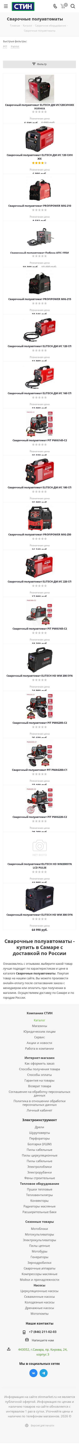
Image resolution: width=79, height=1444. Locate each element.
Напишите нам (43, 1340)
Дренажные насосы (39, 1308)
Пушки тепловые (39, 1189)
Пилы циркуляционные (39, 1155)
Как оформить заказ (39, 1063)
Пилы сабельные (39, 1150)
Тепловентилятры (39, 1195)
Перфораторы (39, 1138)
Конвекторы (39, 1201)
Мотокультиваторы (39, 1234)
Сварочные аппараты (40, 1268)
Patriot (15, 46)
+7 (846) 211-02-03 (43, 1332)
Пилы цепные (39, 1246)
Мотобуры (39, 1251)
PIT (5, 46)
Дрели (39, 1127)
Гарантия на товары (39, 1080)
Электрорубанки (39, 1172)
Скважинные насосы (39, 1296)
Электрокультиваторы (39, 1240)
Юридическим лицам (39, 1031)
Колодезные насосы (39, 1302)
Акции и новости (39, 1043)
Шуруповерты (39, 1133)
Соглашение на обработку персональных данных (39, 1093)
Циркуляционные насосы (39, 1291)
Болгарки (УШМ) (39, 1144)
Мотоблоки (39, 1229)
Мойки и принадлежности (39, 1280)
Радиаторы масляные (39, 1206)
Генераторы (39, 1257)
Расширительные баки (39, 1212)
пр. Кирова (53, 1349)
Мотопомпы (40, 1313)
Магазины (39, 1026)
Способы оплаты (39, 1075)
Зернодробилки (39, 1263)
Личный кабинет (39, 1110)
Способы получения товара (39, 1069)
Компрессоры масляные (39, 1274)
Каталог (39, 1020)
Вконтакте (33, 1373)
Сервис (39, 1037)
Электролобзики (39, 1167)
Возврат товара (39, 1086)
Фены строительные (39, 1178)
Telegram (44, 1373)
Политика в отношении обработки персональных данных (40, 1103)
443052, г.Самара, (31, 1349)
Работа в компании (39, 1048)
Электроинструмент (39, 1120)
